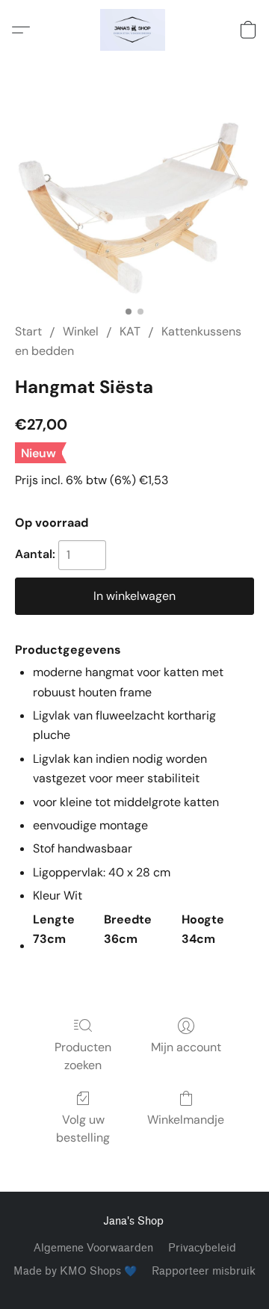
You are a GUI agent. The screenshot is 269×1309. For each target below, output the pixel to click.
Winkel (81, 331)
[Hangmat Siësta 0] (134, 209)
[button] (134, 30)
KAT (130, 331)
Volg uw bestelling (83, 1128)
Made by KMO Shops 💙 (75, 1271)
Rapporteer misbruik (204, 1271)
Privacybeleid (202, 1248)
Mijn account (186, 1047)
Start (28, 331)
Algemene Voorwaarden (93, 1248)
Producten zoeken (83, 1056)
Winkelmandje (185, 1119)
